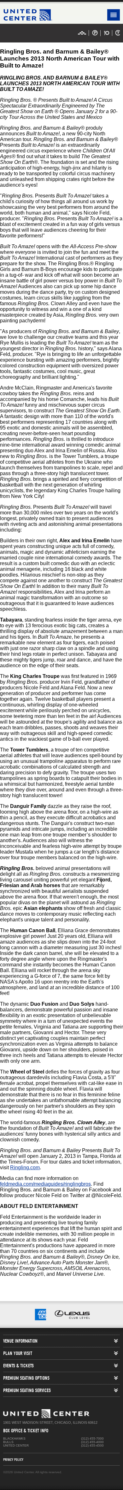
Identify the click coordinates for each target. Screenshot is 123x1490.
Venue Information (20, 1341)
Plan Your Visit (17, 1353)
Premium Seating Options (26, 1378)
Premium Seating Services (27, 1390)
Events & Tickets (18, 1366)
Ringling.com (25, 1167)
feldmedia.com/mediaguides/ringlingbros (45, 1184)
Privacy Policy (13, 1459)
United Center (61, 15)
